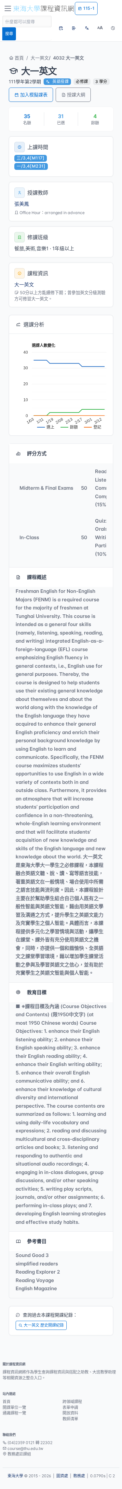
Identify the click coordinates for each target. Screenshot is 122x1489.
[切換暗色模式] (112, 27)
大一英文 (40, 58)
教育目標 (37, 992)
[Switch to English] (86, 27)
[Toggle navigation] (8, 8)
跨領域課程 (72, 1401)
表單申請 (70, 1407)
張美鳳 (21, 204)
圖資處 (62, 1475)
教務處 (79, 1475)
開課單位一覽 (14, 1407)
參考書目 (37, 1241)
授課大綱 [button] (76, 94)
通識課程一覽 (14, 1413)
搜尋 (9, 33)
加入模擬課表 (33, 94)
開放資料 (70, 1413)
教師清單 (70, 1418)
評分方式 (37, 453)
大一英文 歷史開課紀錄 (44, 1325)
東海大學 (15, 1475)
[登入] (73, 27)
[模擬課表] (60, 27)
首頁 (18, 58)
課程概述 (37, 577)
